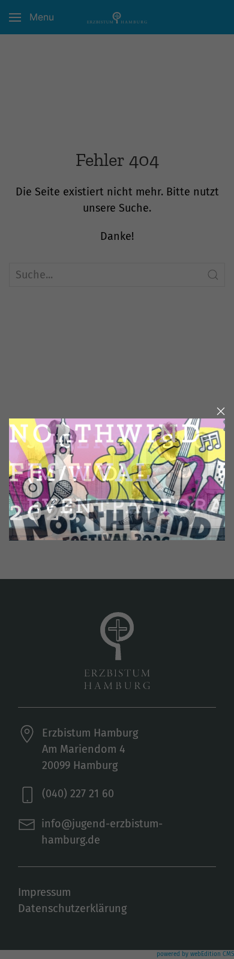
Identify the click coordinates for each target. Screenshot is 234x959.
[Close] (221, 411)
